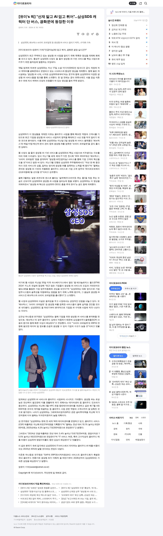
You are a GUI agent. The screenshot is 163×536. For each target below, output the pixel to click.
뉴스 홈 (115, 423)
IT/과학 (128, 434)
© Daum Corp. (19, 527)
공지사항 (49, 516)
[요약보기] (78, 34)
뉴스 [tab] (131, 417)
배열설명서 (140, 439)
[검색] (146, 3)
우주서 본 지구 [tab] (131, 288)
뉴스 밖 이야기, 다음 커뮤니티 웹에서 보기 (132, 12)
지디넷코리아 (24, 3)
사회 (140, 423)
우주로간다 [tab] (115, 288)
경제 (115, 428)
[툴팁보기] (146, 20)
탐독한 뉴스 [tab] (137, 356)
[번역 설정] (87, 34)
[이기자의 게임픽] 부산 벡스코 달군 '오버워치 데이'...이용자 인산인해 (39, 495)
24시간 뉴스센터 (37, 516)
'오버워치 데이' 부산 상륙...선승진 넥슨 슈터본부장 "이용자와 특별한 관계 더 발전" (79, 495)
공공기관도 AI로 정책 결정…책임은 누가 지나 (79, 502)
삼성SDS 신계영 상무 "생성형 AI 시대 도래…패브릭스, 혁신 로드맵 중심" (79, 491)
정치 (128, 428)
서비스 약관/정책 (61, 516)
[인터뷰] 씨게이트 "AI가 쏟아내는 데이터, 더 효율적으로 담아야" (39, 502)
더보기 (127, 336)
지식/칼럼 (115, 439)
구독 (133, 3)
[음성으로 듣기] (83, 34)
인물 (140, 434)
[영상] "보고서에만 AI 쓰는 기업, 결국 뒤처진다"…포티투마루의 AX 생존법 (79, 498)
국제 (140, 428)
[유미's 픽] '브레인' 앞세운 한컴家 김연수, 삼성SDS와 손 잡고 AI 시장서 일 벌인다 (39, 488)
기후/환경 (128, 423)
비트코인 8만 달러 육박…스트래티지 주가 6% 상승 (39, 498)
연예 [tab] (136, 417)
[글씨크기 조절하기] (92, 34)
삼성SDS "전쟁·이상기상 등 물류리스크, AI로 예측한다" (39, 491)
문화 (115, 434)
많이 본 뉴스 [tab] (118, 356)
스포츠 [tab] (143, 417)
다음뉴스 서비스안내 (21, 516)
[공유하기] (140, 3)
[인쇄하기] (97, 34)
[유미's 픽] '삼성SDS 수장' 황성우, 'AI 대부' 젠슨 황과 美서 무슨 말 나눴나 (79, 488)
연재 (128, 439)
